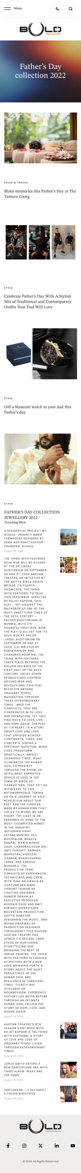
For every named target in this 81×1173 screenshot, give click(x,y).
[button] (13, 8)
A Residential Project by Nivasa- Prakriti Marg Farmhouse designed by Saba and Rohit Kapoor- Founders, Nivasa (25, 538)
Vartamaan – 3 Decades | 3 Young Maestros (25, 1092)
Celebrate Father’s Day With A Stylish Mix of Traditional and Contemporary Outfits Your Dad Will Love (37, 301)
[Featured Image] (40, 138)
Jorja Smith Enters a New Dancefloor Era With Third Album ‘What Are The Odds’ (26, 1069)
